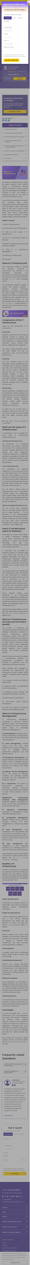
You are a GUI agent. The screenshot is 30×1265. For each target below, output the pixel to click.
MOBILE (6, 34)
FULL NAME (6, 21)
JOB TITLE (6, 40)
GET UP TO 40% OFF (11, 60)
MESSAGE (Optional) (8, 47)
